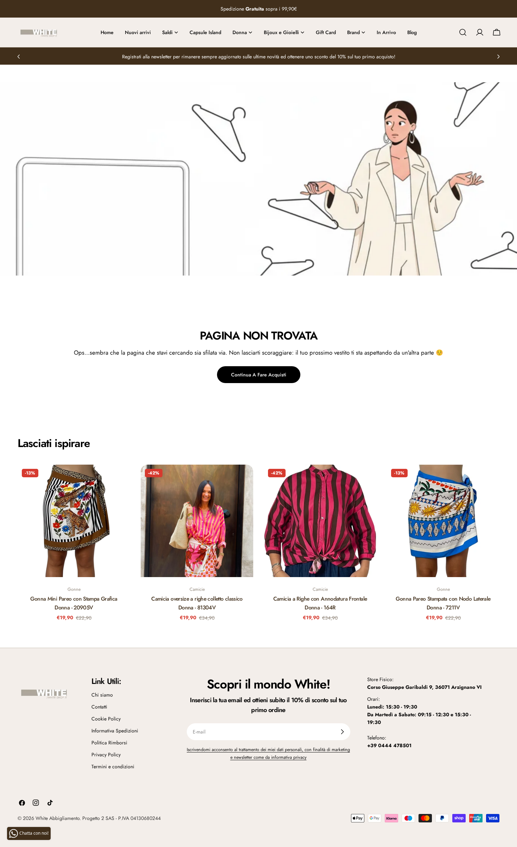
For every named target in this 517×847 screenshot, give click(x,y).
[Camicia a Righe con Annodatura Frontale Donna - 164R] (320, 521)
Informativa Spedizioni (114, 730)
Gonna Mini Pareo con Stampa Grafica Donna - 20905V (73, 603)
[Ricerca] (463, 32)
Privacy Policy (106, 754)
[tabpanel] (258, 547)
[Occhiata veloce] (119, 480)
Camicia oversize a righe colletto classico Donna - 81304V (197, 603)
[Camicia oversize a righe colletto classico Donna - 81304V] (197, 521)
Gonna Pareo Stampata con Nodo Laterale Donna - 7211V (443, 603)
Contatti (99, 706)
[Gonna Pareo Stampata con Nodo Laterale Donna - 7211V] (443, 521)
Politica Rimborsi (109, 742)
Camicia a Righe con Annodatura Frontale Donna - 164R (320, 603)
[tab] (54, 443)
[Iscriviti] (342, 731)
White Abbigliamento (57, 818)
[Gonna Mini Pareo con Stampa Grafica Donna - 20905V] (74, 521)
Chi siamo (102, 694)
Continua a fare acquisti (258, 374)
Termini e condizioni (112, 766)
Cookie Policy (106, 718)
